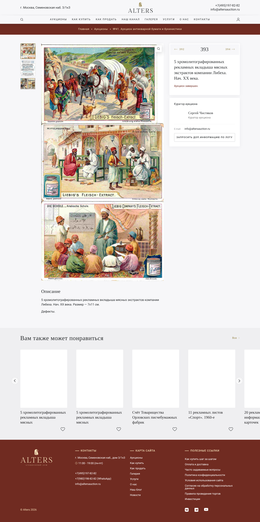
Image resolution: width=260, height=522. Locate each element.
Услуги (169, 19)
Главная (83, 29)
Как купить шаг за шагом (200, 459)
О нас (184, 19)
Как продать (106, 19)
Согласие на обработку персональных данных (209, 487)
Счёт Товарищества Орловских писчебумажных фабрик (154, 417)
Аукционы (58, 19)
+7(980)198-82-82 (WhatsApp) (93, 478)
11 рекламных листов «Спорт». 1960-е (205, 415)
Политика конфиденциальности (205, 475)
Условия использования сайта (204, 480)
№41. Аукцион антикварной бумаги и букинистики (147, 29)
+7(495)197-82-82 (227, 5)
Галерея (151, 19)
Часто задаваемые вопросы (202, 469)
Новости (135, 495)
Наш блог (136, 489)
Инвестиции (192, 499)
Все (234, 338)
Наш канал (131, 19)
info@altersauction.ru (225, 9)
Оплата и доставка (196, 464)
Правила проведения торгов (202, 493)
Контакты (202, 19)
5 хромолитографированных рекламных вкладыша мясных (43, 417)
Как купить (81, 19)
